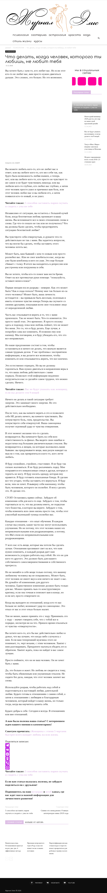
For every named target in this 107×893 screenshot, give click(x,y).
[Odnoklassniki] (36, 758)
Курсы (38, 41)
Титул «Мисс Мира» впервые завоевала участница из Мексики (92, 146)
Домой (8, 48)
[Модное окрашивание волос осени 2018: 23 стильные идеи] (77, 158)
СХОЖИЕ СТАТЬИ (14, 822)
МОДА (86, 34)
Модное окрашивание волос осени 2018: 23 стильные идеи (92, 159)
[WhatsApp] (36, 767)
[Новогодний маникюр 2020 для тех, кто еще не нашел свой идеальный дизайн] (77, 119)
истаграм (37, 791)
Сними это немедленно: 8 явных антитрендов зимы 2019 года (54, 812)
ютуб (49, 791)
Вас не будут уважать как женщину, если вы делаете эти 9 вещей (92, 134)
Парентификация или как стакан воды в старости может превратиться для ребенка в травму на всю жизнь (58, 848)
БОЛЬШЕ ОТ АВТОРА (34, 822)
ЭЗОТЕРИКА (38, 34)
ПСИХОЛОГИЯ (21, 34)
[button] (99, 38)
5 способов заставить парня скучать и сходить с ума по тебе (19, 812)
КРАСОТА (74, 34)
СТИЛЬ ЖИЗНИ (22, 41)
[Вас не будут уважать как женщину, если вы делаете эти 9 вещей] (77, 133)
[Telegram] (36, 745)
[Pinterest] (36, 754)
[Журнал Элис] (53, 16)
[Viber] (36, 763)
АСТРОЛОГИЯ (57, 34)
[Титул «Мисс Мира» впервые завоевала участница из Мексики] (77, 146)
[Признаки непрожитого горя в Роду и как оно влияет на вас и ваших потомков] (36, 834)
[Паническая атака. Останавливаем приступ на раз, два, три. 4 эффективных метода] (14, 834)
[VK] (36, 750)
